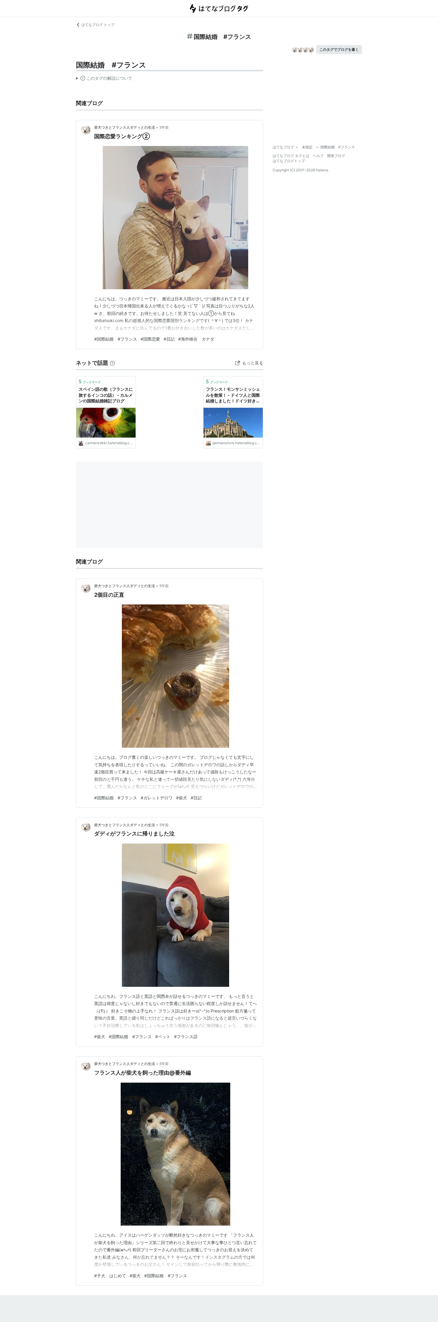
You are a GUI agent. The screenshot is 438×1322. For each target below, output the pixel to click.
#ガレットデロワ (157, 797)
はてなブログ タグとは (291, 155)
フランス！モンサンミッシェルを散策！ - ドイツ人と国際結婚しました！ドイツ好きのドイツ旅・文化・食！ (233, 395)
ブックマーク (90, 381)
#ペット (162, 1036)
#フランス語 (186, 1036)
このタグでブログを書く (339, 49)
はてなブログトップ (289, 160)
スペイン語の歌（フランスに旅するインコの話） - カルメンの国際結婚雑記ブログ (106, 395)
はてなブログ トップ (97, 24)
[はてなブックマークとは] (112, 363)
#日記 (169, 338)
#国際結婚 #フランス (115, 338)
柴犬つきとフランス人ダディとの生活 (124, 127)
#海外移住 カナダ (196, 338)
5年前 (164, 127)
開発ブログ (336, 155)
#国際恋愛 (150, 338)
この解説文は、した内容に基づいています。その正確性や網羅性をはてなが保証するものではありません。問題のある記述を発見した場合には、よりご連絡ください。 (104, 79)
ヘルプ (318, 155)
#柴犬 (181, 797)
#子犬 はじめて (110, 1275)
